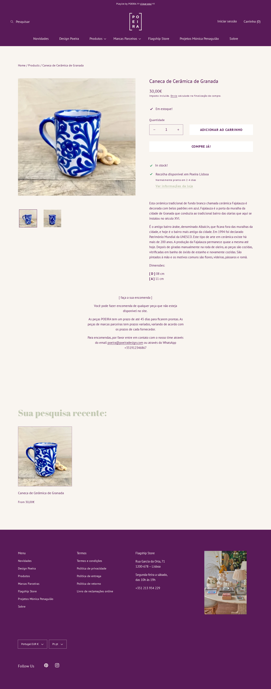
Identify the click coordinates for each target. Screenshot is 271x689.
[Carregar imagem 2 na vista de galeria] (52, 218)
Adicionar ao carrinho (221, 130)
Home (21, 65)
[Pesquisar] (13, 21)
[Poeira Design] (135, 22)
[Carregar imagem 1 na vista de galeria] (28, 218)
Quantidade (157, 120)
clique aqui (146, 3)
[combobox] (27, 21)
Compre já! (201, 146)
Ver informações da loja (174, 186)
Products (34, 65)
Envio (174, 95)
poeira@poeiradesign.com (125, 343)
